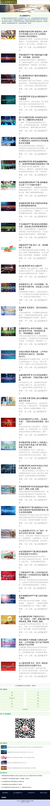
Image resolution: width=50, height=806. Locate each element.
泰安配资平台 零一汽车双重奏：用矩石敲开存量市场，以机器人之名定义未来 (34, 286)
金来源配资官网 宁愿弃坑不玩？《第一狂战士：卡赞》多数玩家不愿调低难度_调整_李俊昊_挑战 (34, 619)
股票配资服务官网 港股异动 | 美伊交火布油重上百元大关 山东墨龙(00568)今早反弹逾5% (33, 34)
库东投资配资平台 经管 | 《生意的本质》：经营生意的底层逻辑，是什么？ (34, 421)
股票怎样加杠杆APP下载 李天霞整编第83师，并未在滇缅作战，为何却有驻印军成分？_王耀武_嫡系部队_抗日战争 (33, 734)
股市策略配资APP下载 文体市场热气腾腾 (33, 596)
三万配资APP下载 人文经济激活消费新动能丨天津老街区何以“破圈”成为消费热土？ (33, 574)
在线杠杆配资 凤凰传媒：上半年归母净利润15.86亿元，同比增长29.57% (33, 354)
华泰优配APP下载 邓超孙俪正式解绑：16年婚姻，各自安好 (33, 55)
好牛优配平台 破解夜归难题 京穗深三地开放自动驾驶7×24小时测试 (33, 799)
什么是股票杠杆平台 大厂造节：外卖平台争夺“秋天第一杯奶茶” (33, 531)
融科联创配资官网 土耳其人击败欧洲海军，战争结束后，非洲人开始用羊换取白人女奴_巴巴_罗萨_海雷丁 (34, 709)
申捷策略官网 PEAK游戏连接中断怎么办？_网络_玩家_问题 (34, 487)
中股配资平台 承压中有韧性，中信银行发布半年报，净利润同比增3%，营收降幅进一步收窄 (33, 330)
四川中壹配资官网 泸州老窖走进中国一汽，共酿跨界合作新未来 (33, 118)
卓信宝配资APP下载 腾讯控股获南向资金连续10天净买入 (33, 552)
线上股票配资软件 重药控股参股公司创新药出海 (33, 76)
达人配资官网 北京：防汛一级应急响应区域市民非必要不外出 (33, 664)
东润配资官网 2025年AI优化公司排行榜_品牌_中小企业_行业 (33, 466)
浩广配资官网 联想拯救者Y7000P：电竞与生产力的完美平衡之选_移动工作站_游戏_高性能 (34, 686)
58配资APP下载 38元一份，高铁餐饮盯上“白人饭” (33, 246)
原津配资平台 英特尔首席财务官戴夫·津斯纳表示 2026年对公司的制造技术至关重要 (34, 140)
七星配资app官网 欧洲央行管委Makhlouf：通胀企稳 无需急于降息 (33, 757)
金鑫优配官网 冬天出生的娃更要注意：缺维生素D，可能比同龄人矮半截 (33, 377)
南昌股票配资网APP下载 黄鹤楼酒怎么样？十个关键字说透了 (33, 183)
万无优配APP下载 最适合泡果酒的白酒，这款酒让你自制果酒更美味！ (34, 225)
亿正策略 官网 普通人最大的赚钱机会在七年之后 (33, 399)
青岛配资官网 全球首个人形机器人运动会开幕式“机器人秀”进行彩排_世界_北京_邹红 (33, 444)
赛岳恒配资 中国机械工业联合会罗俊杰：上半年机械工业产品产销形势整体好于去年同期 (34, 642)
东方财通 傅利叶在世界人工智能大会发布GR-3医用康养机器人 (33, 778)
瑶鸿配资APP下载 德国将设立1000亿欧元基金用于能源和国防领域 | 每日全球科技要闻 (34, 509)
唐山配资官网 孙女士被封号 (30, 265)
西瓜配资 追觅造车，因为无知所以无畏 (33, 308)
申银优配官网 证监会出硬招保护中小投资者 (33, 97)
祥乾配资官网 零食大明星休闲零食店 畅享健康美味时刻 (33, 204)
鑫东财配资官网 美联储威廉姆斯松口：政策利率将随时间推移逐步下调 (34, 162)
